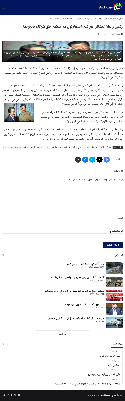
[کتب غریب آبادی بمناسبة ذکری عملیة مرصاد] (114, 309)
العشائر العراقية (106, 147)
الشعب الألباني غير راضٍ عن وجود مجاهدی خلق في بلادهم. (77, 277)
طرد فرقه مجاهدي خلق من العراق (58, 147)
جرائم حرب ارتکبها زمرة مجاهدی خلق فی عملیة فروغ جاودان (76, 318)
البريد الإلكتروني (116, 231)
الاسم (120, 218)
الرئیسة (120, 19)
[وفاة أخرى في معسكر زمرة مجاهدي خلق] (114, 268)
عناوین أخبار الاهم (37, 147)
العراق (112, 19)
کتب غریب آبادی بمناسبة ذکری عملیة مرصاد (84, 305)
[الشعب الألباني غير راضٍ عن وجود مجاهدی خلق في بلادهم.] (114, 281)
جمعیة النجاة (115, 34)
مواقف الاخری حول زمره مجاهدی (16, 147)
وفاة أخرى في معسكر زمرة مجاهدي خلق (85, 264)
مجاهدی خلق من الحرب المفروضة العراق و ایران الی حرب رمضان (74, 291)
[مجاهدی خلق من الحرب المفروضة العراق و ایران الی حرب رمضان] (114, 295)
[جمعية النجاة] (110, 7)
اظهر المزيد (62, 334)
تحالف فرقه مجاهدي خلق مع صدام (85, 147)
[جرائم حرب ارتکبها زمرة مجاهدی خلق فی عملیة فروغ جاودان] (114, 322)
